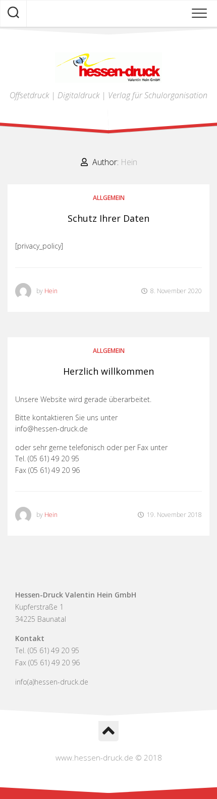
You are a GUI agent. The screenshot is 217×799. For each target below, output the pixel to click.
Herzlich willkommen (108, 371)
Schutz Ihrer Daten (108, 218)
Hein (51, 291)
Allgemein (109, 197)
